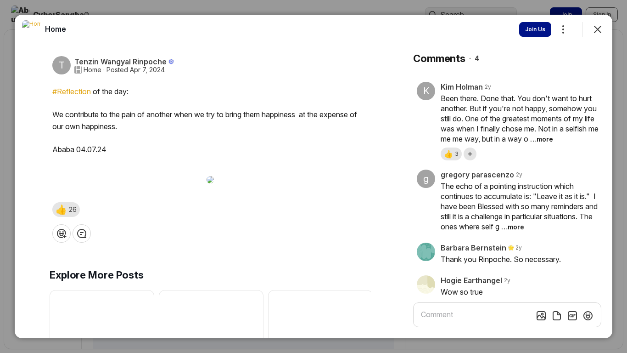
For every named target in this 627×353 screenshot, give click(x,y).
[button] (66, 209)
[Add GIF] (572, 315)
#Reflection (71, 91)
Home (92, 70)
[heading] (55, 29)
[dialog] (313, 176)
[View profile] (31, 29)
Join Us (535, 29)
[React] (61, 233)
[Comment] (82, 233)
